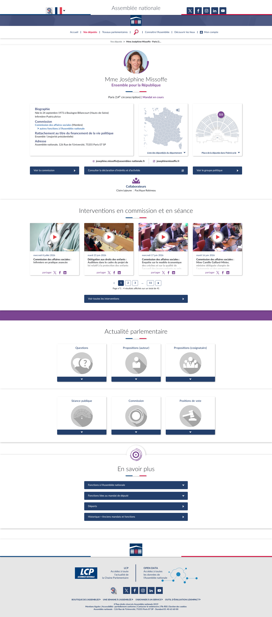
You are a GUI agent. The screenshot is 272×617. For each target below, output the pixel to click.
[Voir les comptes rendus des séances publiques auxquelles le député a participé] (81, 416)
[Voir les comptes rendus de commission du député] (136, 416)
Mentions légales (93, 607)
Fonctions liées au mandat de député (136, 495)
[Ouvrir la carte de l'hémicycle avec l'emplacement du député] (217, 130)
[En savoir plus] (136, 363)
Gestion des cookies (178, 607)
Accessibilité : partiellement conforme (119, 607)
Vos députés (116, 42)
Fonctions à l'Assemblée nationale (136, 485)
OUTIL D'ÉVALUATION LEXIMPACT (182, 600)
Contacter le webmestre (148, 607)
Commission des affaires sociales (53, 125)
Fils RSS (164, 607)
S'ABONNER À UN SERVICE (148, 600)
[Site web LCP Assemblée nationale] (104, 573)
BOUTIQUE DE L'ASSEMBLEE (85, 600)
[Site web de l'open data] (168, 573)
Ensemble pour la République (136, 85)
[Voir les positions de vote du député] (190, 416)
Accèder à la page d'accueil (136, 19)
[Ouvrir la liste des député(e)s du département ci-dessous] (163, 130)
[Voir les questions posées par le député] (81, 363)
